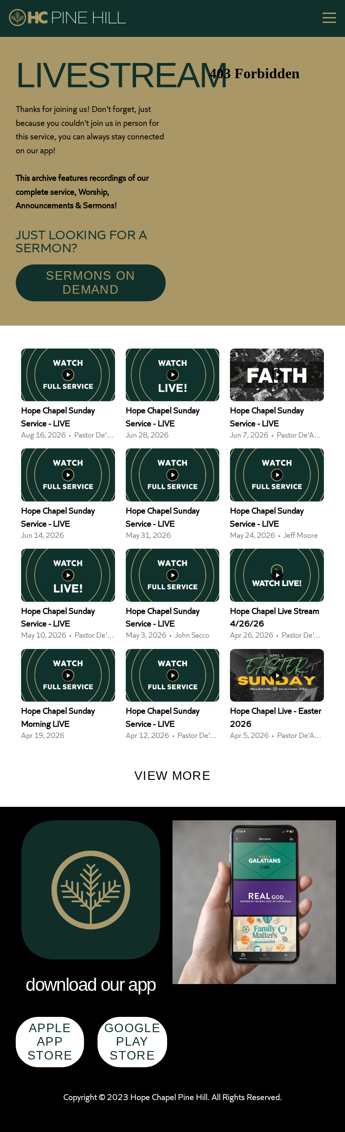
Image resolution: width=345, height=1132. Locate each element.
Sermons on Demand (91, 282)
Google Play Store (132, 1041)
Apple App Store (50, 1041)
